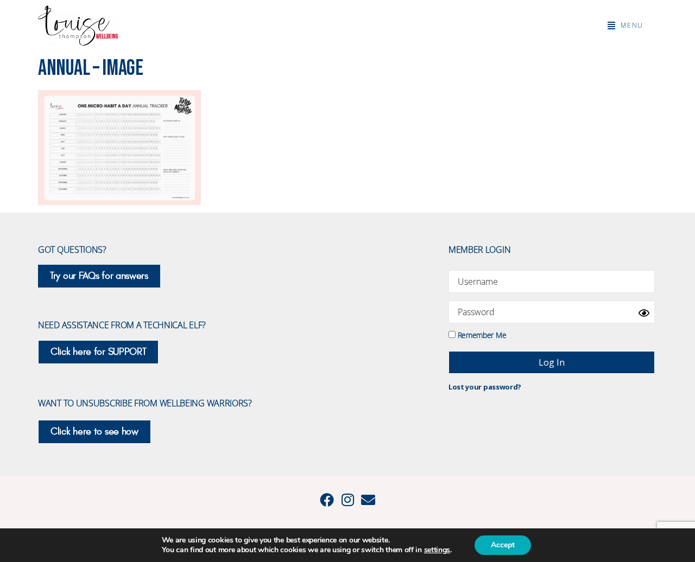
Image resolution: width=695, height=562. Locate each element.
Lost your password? (484, 387)
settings (437, 550)
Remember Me (481, 334)
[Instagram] (347, 500)
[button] (625, 25)
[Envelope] (368, 500)
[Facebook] (327, 500)
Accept (503, 545)
